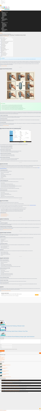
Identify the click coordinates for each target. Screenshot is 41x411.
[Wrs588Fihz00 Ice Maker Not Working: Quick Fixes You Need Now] (1, 364)
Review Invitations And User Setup (4, 43)
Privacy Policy (2, 1)
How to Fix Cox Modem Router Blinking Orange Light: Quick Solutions (17, 336)
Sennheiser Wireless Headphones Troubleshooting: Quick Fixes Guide (12, 390)
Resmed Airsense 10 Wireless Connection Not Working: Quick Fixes (12, 385)
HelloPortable (5, 410)
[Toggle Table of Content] (12, 37)
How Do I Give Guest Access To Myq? (4, 53)
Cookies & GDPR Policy (3, 2)
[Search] (40, 353)
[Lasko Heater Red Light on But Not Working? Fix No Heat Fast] (1, 367)
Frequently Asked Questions (3, 52)
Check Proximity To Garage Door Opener (4, 42)
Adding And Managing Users (3, 45)
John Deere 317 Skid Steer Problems (9, 382)
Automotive (3, 23)
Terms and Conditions (4, 29)
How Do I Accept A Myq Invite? (3, 55)
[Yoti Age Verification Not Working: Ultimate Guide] (20, 323)
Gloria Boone (2, 382)
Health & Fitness (4, 25)
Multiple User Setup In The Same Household (5, 49)
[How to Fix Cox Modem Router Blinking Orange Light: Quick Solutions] (20, 334)
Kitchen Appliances (4, 15)
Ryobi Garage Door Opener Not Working (7, 229)
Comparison (2, 17)
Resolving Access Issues (2, 44)
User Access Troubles (3, 40)
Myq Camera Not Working (6, 125)
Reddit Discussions (2, 50)
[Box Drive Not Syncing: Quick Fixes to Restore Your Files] (20, 329)
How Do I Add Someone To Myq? (4, 54)
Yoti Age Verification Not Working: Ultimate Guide (12, 326)
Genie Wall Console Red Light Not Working (6, 290)
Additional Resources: (3, 47)
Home (1, 0)
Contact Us (2, 31)
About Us (2, 28)
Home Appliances (4, 13)
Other (3, 27)
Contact (2, 3)
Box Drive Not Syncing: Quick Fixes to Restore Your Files (14, 331)
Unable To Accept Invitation (3, 39)
